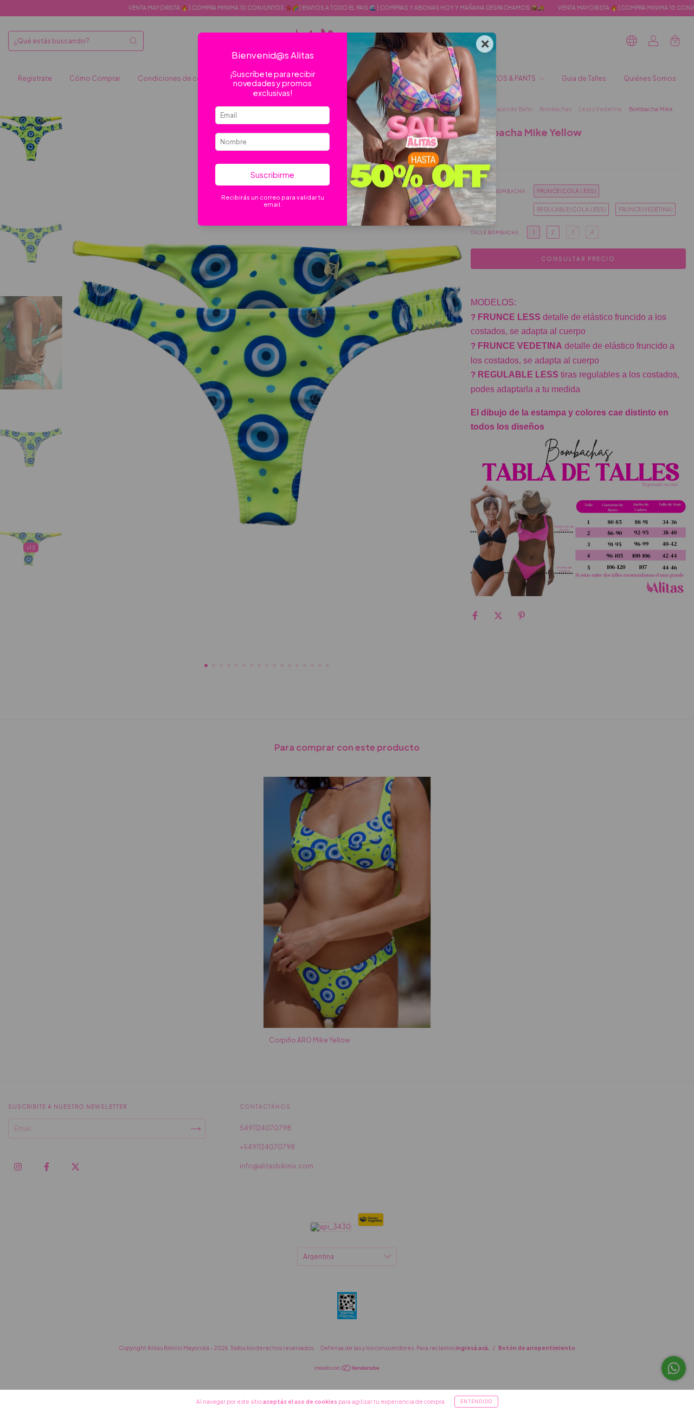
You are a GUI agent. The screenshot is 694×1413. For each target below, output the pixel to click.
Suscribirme (272, 175)
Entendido (476, 1401)
